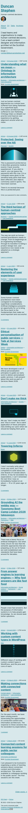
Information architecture (17, 80)
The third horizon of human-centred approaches (13, 210)
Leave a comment (6, 127)
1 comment (4, 621)
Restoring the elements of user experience (11, 272)
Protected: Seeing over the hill (12, 141)
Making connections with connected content (13, 686)
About (3, 26)
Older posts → (21, 792)
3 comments (5, 320)
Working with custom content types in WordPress (13, 636)
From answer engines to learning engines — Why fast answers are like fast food (14, 578)
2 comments (5, 490)
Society (11, 146)
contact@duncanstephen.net (13, 53)
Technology (5, 520)
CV (8, 26)
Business (4, 80)
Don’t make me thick (13, 398)
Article (3, 61)
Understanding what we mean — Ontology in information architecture (13, 70)
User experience (6, 82)
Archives (19, 26)
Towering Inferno (12, 446)
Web (12, 520)
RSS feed (4, 799)
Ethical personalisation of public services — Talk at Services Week (12, 338)
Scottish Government (12, 84)
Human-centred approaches (18, 216)
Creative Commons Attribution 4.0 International (12, 808)
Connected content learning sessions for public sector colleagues (14, 748)
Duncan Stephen (8, 8)
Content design (6, 693)
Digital (3, 347)
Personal (4, 146)
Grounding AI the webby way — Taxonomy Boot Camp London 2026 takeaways (13, 509)
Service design (5, 349)
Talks (13, 26)
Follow (3, 28)
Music (3, 449)
